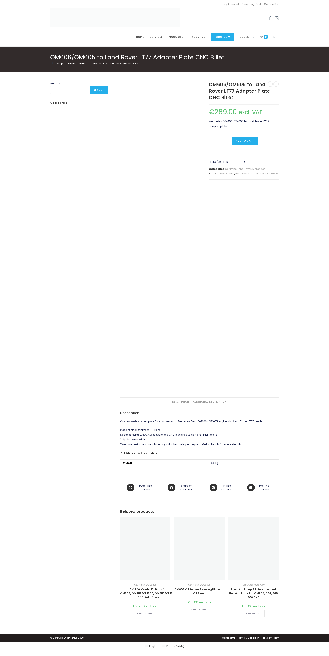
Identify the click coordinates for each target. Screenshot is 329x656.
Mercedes (258, 169)
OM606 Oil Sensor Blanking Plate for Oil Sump (199, 591)
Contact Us (271, 4)
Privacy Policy (271, 637)
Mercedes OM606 (267, 173)
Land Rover (244, 169)
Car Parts (230, 169)
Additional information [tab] (210, 401)
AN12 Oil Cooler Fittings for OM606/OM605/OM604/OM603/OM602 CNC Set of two (148, 593)
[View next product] (276, 84)
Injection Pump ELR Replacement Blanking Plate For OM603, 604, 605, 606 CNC (253, 593)
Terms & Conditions (249, 637)
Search (55, 83)
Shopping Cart (251, 4)
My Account (231, 4)
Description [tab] (180, 401)
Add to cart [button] (145, 613)
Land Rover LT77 (245, 173)
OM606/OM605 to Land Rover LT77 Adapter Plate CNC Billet (102, 63)
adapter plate (225, 173)
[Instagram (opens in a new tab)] (276, 18)
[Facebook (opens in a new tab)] (270, 18)
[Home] (51, 63)
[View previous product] (270, 84)
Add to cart (245, 140)
